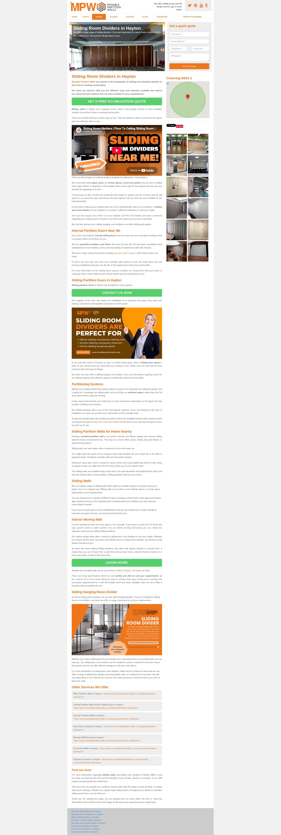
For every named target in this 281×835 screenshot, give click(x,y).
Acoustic (130, 17)
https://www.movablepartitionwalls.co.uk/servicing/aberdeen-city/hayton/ (107, 740)
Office (86, 17)
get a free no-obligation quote (117, 101)
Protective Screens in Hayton (84, 832)
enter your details (111, 422)
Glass (145, 17)
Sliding (99, 17)
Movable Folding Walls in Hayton (86, 820)
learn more (117, 562)
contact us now (117, 293)
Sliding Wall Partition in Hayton (85, 817)
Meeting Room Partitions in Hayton (87, 814)
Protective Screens (192, 17)
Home (74, 17)
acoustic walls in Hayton (125, 253)
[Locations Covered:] (70, 2)
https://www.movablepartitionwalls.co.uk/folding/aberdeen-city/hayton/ (106, 708)
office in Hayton (124, 570)
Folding (113, 17)
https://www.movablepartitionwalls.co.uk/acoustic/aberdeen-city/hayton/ (106, 719)
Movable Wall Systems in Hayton (86, 811)
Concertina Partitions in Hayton (85, 829)
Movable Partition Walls (83, 82)
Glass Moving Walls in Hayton (85, 826)
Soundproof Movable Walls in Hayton (88, 823)
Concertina (162, 17)
